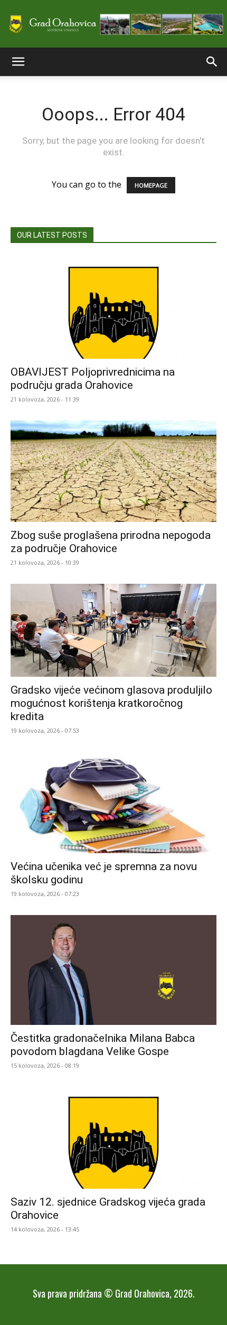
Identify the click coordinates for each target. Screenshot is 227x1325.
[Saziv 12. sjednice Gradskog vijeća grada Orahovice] (113, 1138)
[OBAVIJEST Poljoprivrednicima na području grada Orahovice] (113, 308)
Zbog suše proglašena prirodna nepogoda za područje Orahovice (111, 542)
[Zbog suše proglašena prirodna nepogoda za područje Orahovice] (113, 471)
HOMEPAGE (151, 185)
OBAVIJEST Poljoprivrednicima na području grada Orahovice (93, 378)
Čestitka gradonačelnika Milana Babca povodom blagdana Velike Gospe (103, 1045)
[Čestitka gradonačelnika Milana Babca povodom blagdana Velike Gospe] (113, 970)
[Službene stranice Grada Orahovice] (113, 24)
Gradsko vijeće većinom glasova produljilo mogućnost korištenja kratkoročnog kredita (111, 703)
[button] (18, 62)
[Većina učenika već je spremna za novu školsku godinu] (113, 803)
